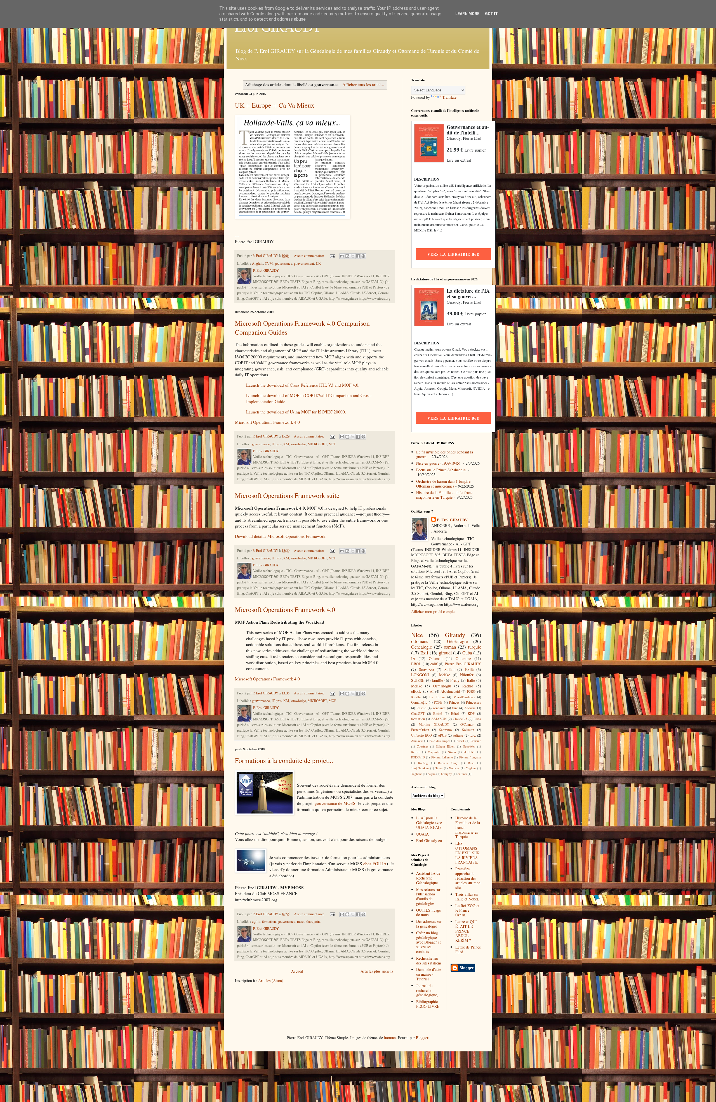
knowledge (298, 444)
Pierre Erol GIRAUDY (463, 663)
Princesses (473, 702)
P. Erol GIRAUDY (452, 520)
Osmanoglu (442, 686)
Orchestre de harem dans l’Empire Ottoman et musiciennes (443, 484)
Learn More (467, 13)
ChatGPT (418, 713)
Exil (424, 652)
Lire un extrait (459, 160)
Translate (449, 97)
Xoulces (454, 768)
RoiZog (423, 763)
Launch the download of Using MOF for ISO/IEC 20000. (296, 412)
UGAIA (422, 834)
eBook (416, 691)
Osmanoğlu (419, 702)
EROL (416, 663)
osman (450, 647)
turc (455, 708)
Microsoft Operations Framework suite (287, 495)
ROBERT (469, 752)
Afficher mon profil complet (433, 611)
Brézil (460, 741)
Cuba (467, 652)
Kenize (415, 752)
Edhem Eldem (445, 746)
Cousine (476, 741)
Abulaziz (417, 741)
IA (413, 658)
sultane (458, 735)
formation (269, 921)
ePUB (442, 735)
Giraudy (455, 634)
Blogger (422, 1037)
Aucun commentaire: (309, 255)
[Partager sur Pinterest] (363, 256)
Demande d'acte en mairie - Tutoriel (428, 974)
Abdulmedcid (450, 691)
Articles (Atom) (270, 980)
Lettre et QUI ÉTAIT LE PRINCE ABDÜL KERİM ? (466, 931)
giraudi (445, 652)
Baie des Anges (439, 741)
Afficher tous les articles (363, 84)
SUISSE (418, 680)
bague (431, 774)
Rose (471, 763)
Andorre (470, 708)
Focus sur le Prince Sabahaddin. (441, 469)
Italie (471, 680)
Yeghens (416, 774)
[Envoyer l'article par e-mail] (332, 255)
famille (437, 680)
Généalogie (457, 641)
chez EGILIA (375, 863)
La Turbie (437, 697)
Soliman (468, 729)
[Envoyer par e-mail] (342, 256)
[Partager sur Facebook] (358, 256)
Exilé (469, 669)
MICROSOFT (317, 444)
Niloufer (467, 674)
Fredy (455, 680)
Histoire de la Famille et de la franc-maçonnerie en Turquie (445, 495)
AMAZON (439, 718)
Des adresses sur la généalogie (429, 924)
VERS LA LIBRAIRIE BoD (453, 254)
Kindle (416, 697)
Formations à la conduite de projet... (284, 760)
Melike (444, 674)
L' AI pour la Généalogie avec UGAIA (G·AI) (429, 822)
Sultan (449, 669)
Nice (417, 634)
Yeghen (471, 768)
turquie (474, 647)
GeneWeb (469, 746)
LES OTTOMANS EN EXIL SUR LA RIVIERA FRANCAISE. (467, 853)
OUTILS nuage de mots (428, 912)
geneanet (439, 708)
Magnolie (434, 752)
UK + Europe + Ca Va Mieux (274, 105)
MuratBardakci (464, 697)
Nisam (452, 752)
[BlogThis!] (347, 256)
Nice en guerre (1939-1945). (438, 463)
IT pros (277, 444)
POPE (438, 702)
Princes (454, 702)
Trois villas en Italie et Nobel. (467, 896)
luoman (390, 1037)
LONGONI (420, 674)
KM (286, 444)
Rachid (467, 686)
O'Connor (467, 724)
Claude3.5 (460, 718)
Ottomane (463, 658)
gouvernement (304, 263)
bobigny (446, 774)
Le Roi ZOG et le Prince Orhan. (467, 910)
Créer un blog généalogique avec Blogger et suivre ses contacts (428, 942)
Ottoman (435, 658)
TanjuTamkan (420, 768)
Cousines (422, 746)
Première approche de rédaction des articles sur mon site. (468, 878)
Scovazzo (426, 669)
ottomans (419, 641)
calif (433, 663)
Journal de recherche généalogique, (427, 990)
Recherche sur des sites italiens (428, 961)
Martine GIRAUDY (434, 724)
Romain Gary (448, 763)
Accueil (297, 971)
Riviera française (470, 757)
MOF (332, 444)
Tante (438, 768)
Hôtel (455, 713)
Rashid (421, 708)
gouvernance (283, 263)
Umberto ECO (421, 735)
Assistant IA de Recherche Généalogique (428, 878)
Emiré (437, 713)
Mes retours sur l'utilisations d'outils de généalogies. (428, 896)
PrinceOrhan (420, 729)
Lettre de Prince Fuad (468, 949)
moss (300, 921)
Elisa (477, 718)
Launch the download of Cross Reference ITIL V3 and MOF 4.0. (302, 385)
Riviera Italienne (442, 757)
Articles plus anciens (377, 971)
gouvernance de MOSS (335, 803)
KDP (471, 713)
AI (432, 691)
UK (318, 263)
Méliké (416, 686)
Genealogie (421, 647)
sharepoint (313, 921)
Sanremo (445, 729)
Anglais (257, 263)
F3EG (471, 691)
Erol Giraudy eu (429, 840)
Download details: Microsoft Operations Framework (280, 536)
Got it (491, 13)
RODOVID (418, 757)
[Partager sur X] (352, 256)
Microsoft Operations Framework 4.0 (267, 422)
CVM (269, 263)
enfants (462, 774)
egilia (256, 921)
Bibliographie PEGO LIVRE (427, 1004)
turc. (473, 735)
